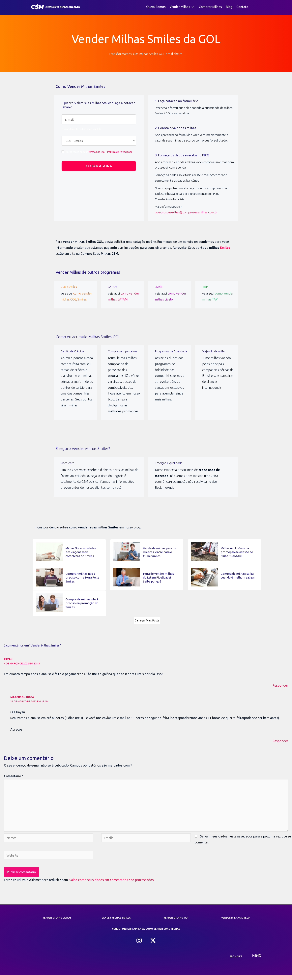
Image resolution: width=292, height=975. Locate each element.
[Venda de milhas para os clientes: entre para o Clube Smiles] (146, 552)
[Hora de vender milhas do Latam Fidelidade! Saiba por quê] (146, 577)
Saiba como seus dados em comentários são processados (111, 880)
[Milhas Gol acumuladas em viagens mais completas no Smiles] (69, 552)
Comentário (13, 776)
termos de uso (97, 152)
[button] (139, 940)
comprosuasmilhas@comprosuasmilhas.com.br (186, 212)
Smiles (225, 247)
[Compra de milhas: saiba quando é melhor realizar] (224, 577)
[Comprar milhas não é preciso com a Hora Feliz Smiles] (69, 577)
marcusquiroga (22, 697)
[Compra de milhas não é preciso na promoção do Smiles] (69, 603)
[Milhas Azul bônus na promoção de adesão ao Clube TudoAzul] (224, 552)
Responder (280, 685)
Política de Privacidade (119, 152)
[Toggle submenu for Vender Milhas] (192, 7)
